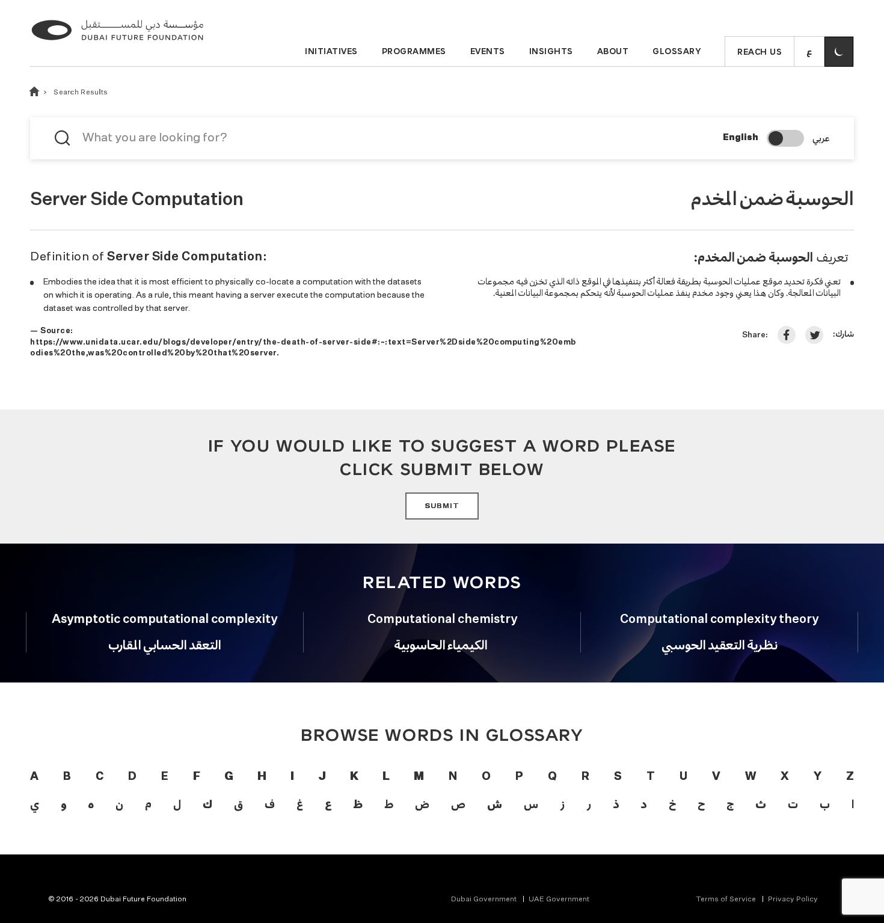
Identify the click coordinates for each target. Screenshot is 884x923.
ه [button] (90, 804)
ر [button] (588, 804)
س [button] (531, 804)
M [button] (418, 776)
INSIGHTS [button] (551, 51)
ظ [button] (357, 804)
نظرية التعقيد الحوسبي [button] (719, 644)
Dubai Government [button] (484, 899)
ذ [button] (616, 804)
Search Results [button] (81, 92)
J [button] (321, 776)
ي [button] (34, 804)
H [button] (261, 776)
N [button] (453, 776)
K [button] (354, 776)
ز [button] (562, 804)
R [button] (585, 776)
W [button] (750, 776)
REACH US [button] (759, 52)
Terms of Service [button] (726, 899)
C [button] (99, 776)
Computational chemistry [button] (442, 619)
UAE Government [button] (559, 899)
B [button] (67, 776)
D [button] (132, 776)
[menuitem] (490, 899)
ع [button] (328, 804)
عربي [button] (820, 138)
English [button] (740, 137)
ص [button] (458, 804)
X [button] (785, 776)
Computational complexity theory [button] (719, 619)
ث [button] (760, 804)
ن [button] (119, 804)
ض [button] (422, 804)
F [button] (196, 776)
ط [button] (388, 804)
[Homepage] (117, 42)
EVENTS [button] (487, 51)
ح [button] (701, 804)
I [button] (291, 776)
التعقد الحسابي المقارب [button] (164, 644)
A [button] (34, 776)
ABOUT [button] (613, 51)
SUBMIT (442, 506)
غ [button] (299, 804)
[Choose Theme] (838, 52)
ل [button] (177, 804)
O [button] (486, 776)
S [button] (618, 776)
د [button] (643, 804)
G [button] (228, 776)
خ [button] (672, 804)
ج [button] (730, 804)
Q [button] (552, 776)
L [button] (385, 776)
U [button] (683, 776)
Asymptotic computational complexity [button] (164, 619)
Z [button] (850, 776)
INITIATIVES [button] (331, 51)
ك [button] (207, 804)
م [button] (148, 804)
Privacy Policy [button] (793, 899)
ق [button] (238, 804)
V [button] (716, 776)
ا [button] (853, 804)
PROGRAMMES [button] (414, 51)
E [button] (164, 776)
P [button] (519, 776)
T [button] (650, 776)
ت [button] (793, 804)
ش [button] (494, 804)
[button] (809, 52)
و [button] (63, 804)
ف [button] (270, 804)
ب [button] (825, 804)
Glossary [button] (676, 51)
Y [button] (817, 776)
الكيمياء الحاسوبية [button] (442, 644)
